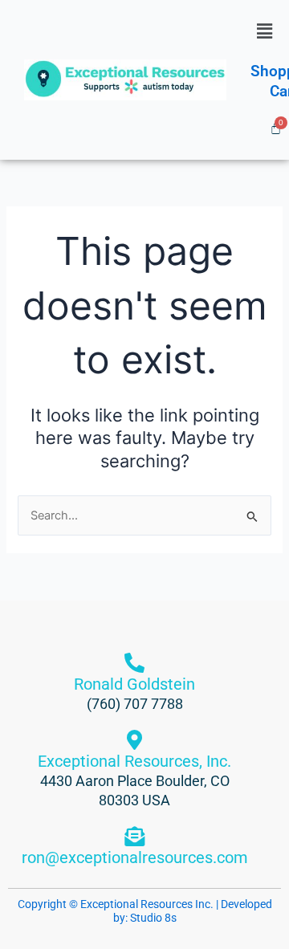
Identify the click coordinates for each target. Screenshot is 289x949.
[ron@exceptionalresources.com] (134, 836)
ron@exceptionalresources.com (135, 857)
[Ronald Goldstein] (134, 663)
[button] (264, 31)
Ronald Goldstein (134, 684)
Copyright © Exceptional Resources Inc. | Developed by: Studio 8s (145, 911)
